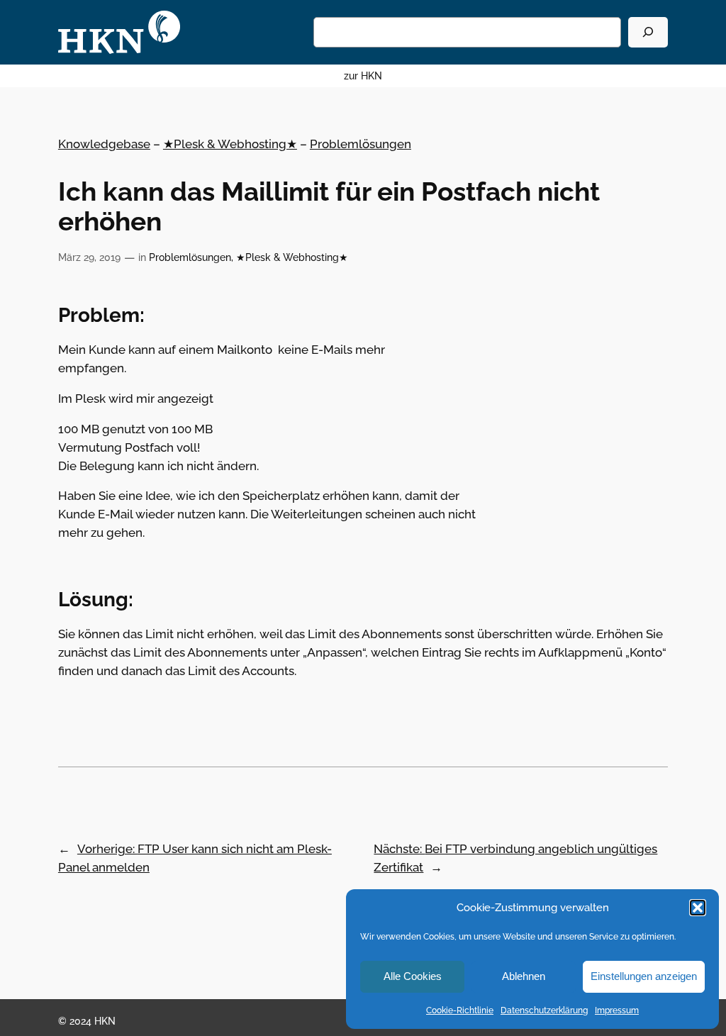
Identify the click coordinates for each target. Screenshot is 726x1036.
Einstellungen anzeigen (644, 976)
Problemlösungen (360, 144)
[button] (698, 908)
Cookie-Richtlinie (459, 1010)
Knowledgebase (104, 144)
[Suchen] (648, 32)
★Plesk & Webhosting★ (230, 144)
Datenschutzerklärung (544, 1010)
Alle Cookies (413, 976)
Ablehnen (523, 976)
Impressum (617, 1010)
